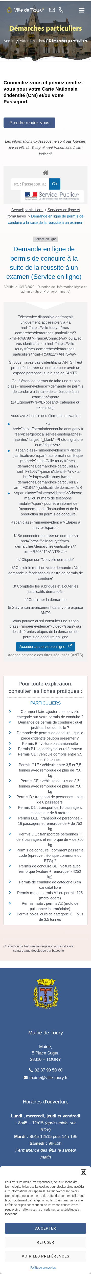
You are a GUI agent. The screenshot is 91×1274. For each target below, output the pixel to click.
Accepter (45, 1228)
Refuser (45, 1242)
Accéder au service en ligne (43, 646)
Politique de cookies (43, 1267)
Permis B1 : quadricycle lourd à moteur (50, 749)
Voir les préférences (45, 1256)
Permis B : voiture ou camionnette (50, 743)
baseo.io (58, 950)
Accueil (9, 40)
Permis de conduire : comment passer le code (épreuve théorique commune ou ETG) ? (49, 855)
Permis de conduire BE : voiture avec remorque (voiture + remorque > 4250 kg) (50, 871)
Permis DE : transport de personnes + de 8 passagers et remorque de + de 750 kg (49, 839)
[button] (83, 1172)
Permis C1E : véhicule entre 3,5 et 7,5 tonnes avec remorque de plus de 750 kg (50, 770)
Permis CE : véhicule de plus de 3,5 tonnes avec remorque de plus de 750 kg (50, 786)
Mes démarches (32, 40)
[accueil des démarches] (45, 172)
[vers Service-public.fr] (52, 196)
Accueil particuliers (27, 210)
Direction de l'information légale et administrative (40, 946)
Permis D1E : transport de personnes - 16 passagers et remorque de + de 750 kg (50, 823)
